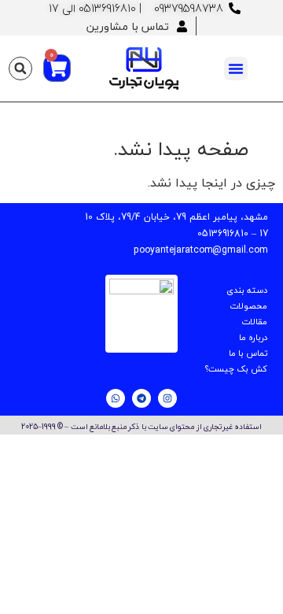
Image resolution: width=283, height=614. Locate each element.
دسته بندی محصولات (246, 298)
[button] (236, 68)
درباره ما (253, 337)
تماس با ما (248, 353)
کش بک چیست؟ (236, 368)
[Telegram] (141, 398)
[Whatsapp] (115, 398)
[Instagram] (167, 398)
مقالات (254, 321)
